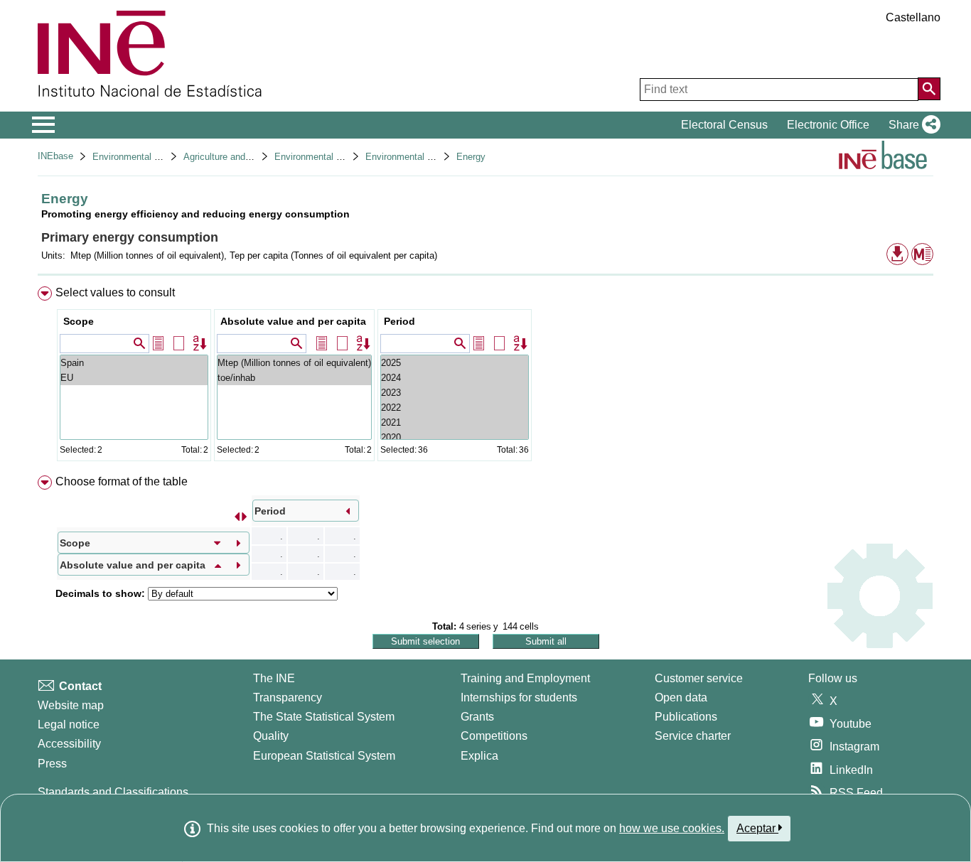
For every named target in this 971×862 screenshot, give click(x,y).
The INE (274, 678)
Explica (479, 756)
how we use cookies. (671, 828)
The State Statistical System (324, 717)
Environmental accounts (142, 156)
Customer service (699, 678)
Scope (78, 321)
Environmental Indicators (416, 156)
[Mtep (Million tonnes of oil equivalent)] (294, 362)
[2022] (454, 407)
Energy (471, 156)
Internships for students (519, 697)
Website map (71, 705)
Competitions (494, 736)
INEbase (55, 156)
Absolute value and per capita (293, 321)
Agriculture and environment (241, 156)
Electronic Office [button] (828, 125)
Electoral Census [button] (724, 125)
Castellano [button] (913, 17)
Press (52, 764)
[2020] (454, 437)
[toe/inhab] (294, 377)
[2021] (454, 422)
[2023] (454, 392)
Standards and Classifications (113, 792)
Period (399, 321)
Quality (271, 736)
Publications (686, 717)
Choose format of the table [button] (121, 481)
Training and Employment (525, 678)
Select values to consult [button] (115, 292)
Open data (681, 697)
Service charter (693, 736)
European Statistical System (324, 756)
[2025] (454, 362)
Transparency (287, 697)
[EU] (134, 377)
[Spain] (134, 362)
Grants (477, 717)
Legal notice (69, 724)
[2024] (454, 377)
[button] (911, 125)
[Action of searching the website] (929, 88)
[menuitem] (485, 377)
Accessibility (69, 744)
